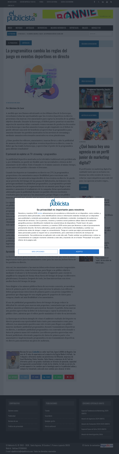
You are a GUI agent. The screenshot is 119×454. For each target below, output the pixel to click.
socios (40, 213)
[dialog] (59, 227)
